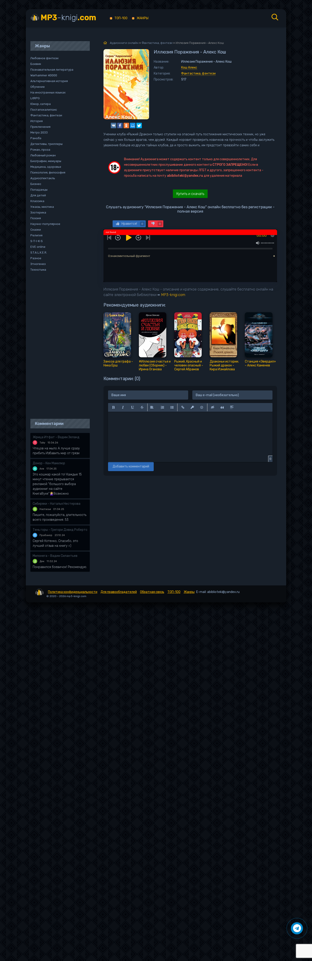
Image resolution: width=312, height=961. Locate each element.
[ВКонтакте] (113, 125)
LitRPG (35, 98)
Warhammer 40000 (43, 75)
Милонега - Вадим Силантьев (55, 556)
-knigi (68, 17)
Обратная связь (152, 592)
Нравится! (132, 224)
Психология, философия (47, 172)
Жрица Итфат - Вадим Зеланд (56, 437)
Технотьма (38, 269)
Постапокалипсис (43, 109)
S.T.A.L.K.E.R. (38, 252)
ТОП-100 (120, 18)
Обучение (37, 86)
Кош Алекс (189, 67)
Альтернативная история (49, 81)
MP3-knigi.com (173, 295)
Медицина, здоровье (45, 166)
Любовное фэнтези (44, 58)
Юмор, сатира (40, 104)
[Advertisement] (58, 345)
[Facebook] (120, 125)
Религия (36, 235)
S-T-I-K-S (36, 241)
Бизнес (35, 184)
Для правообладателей (118, 592)
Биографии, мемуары (45, 161)
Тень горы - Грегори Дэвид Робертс (60, 530)
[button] (113, 407)
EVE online (37, 246)
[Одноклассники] (126, 125)
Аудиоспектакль (42, 178)
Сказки (35, 229)
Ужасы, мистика (42, 206)
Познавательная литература (51, 69)
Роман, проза (40, 149)
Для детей (38, 195)
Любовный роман (43, 155)
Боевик (35, 64)
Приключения (40, 126)
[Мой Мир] (132, 125)
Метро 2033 (39, 132)
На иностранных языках (48, 92)
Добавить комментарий (131, 466)
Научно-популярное (45, 224)
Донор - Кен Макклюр (49, 463)
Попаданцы (39, 189)
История (36, 121)
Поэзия (35, 218)
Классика (37, 201)
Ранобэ (35, 138)
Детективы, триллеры (46, 144)
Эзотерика (38, 212)
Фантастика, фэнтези (198, 73)
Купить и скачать (190, 194)
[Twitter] (139, 125)
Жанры (142, 18)
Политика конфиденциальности (72, 592)
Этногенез (38, 264)
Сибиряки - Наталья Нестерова (56, 504)
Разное (35, 258)
